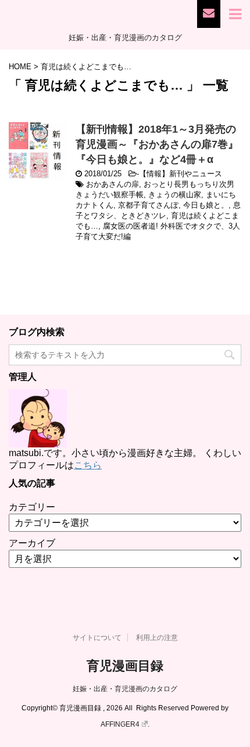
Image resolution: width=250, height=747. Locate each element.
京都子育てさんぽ (148, 205)
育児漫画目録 (125, 666)
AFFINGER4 (120, 724)
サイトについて (97, 638)
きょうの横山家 (174, 194)
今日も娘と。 (205, 205)
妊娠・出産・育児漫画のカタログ (125, 689)
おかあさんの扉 (112, 184)
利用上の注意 (157, 638)
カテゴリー (32, 507)
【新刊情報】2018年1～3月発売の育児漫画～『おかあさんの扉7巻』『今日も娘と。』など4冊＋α (157, 144)
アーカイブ (32, 543)
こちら (88, 465)
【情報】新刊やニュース (180, 173)
